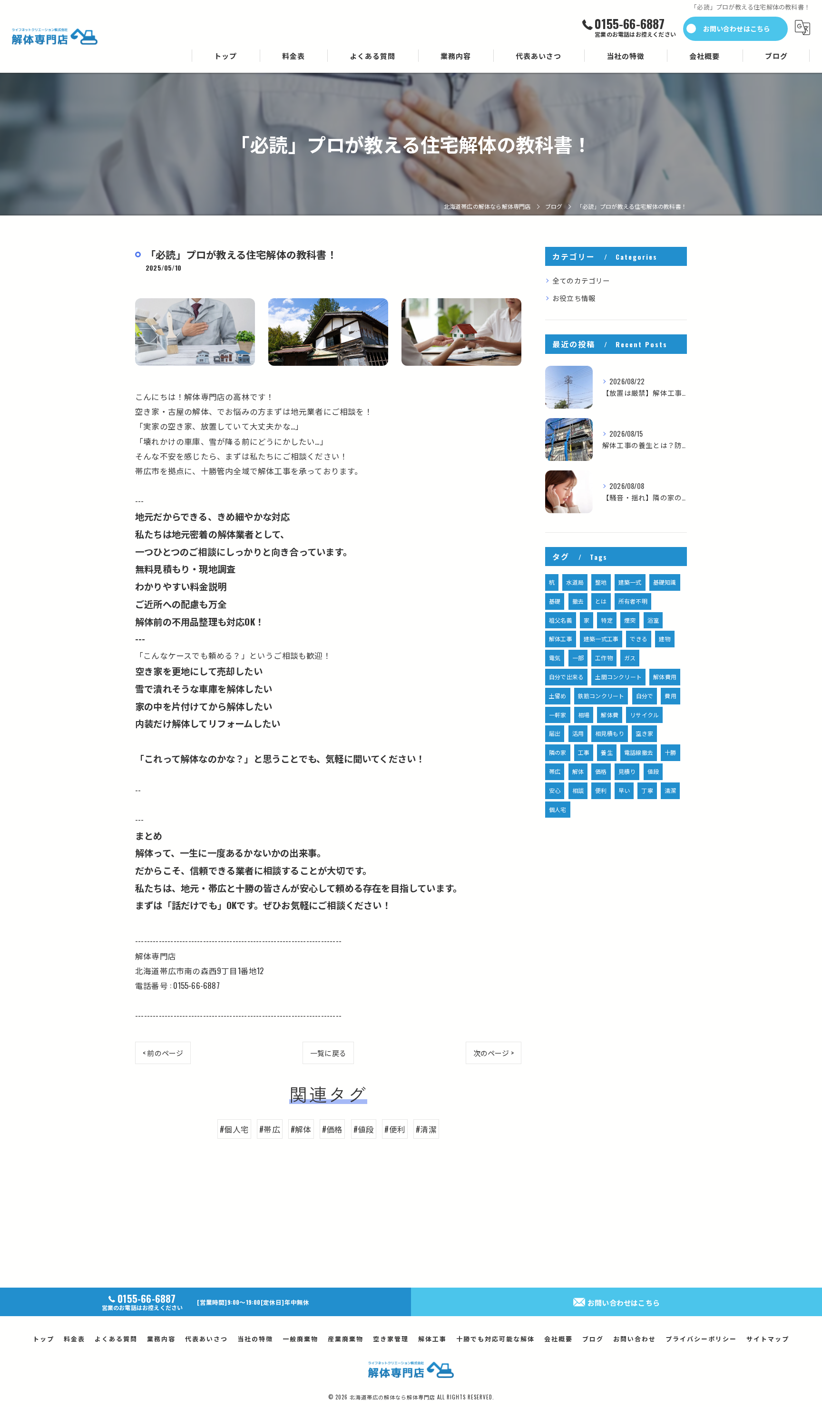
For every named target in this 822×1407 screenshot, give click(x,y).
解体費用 (664, 677)
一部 (578, 658)
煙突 (630, 620)
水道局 (575, 582)
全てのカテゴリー (581, 280)
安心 (554, 790)
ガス (630, 658)
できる (638, 639)
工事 (583, 752)
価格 (601, 771)
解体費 (609, 715)
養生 (606, 752)
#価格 (332, 1129)
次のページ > (493, 1052)
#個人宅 (234, 1129)
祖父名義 (560, 620)
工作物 (604, 658)
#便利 (394, 1129)
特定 (606, 620)
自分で (645, 696)
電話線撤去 (638, 752)
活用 (578, 733)
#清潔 (426, 1129)
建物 (664, 639)
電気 (554, 658)
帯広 (554, 771)
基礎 (554, 601)
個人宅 (558, 809)
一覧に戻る (328, 1052)
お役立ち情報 (574, 298)
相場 (583, 715)
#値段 (363, 1129)
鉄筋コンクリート (601, 696)
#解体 (301, 1129)
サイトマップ (767, 1338)
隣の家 (558, 752)
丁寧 (647, 790)
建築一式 (630, 582)
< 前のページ (163, 1052)
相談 (578, 790)
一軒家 (558, 715)
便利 (601, 790)
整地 (601, 582)
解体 (578, 771)
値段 (653, 771)
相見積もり (609, 733)
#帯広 (269, 1129)
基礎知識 (664, 582)
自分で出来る (566, 677)
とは (601, 601)
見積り (627, 771)
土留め (558, 696)
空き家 (644, 733)
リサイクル (644, 715)
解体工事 (560, 639)
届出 (554, 733)
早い (624, 790)
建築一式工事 (601, 639)
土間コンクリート (618, 677)
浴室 (653, 620)
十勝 (670, 752)
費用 (670, 696)
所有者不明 (632, 601)
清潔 (670, 790)
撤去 (578, 601)
